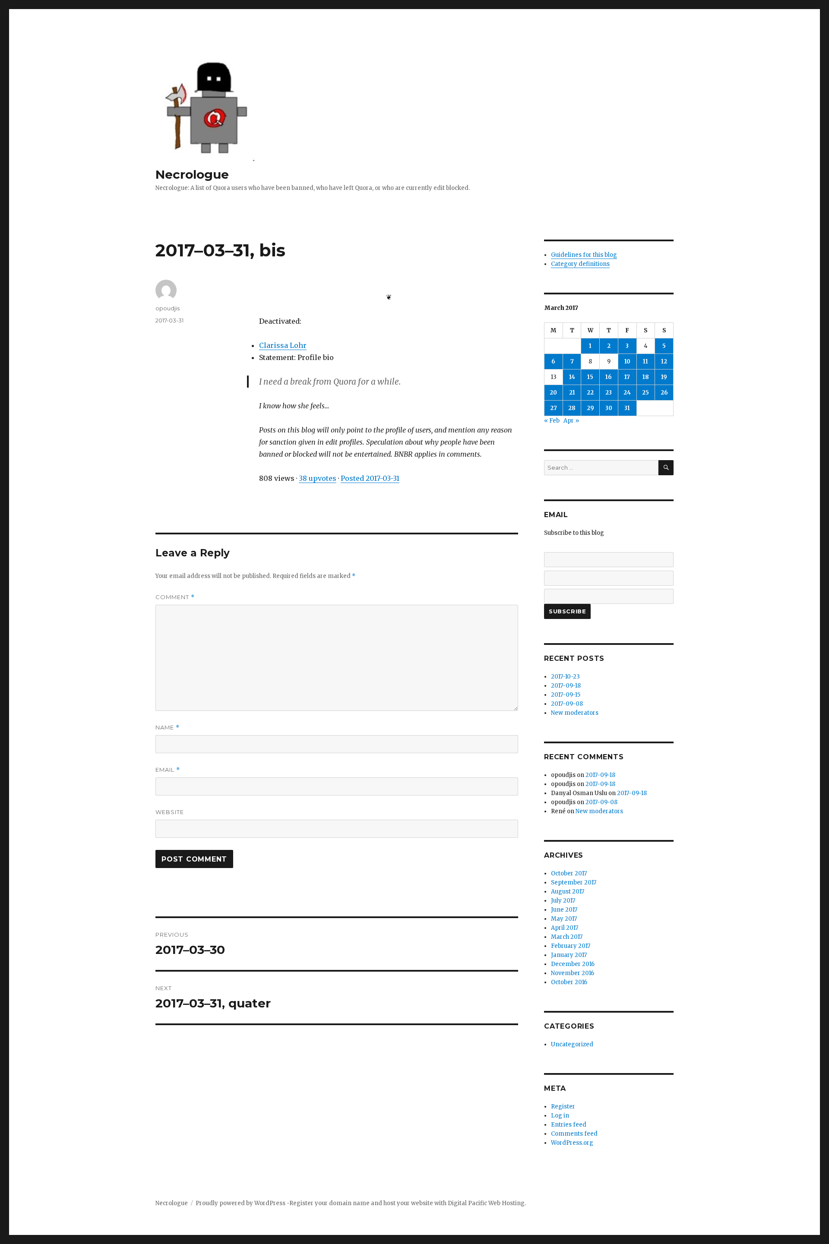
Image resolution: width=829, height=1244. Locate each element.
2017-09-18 (566, 685)
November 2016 (572, 973)
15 (590, 377)
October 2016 (569, 982)
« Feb (552, 420)
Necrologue (192, 174)
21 (572, 392)
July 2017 (563, 900)
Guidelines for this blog (584, 255)
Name (167, 727)
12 (664, 361)
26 (664, 392)
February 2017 (570, 946)
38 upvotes (317, 478)
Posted (370, 478)
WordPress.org (572, 1142)
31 (627, 408)
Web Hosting (506, 1203)
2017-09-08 (567, 703)
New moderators (574, 713)
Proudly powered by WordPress (241, 1203)
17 (627, 377)
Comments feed (574, 1133)
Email (167, 770)
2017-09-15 (565, 694)
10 (627, 361)
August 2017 (567, 891)
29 (590, 408)
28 (572, 408)
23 (608, 392)
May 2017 (564, 918)
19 (664, 377)
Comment (175, 597)
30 (608, 408)
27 (553, 408)
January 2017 (569, 955)
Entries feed (568, 1124)
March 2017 (566, 937)
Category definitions (580, 264)
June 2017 (564, 909)
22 (590, 392)
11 (645, 361)
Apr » (571, 420)
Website (169, 811)
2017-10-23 (565, 676)
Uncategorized (572, 1044)
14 (572, 377)
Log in (560, 1115)
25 (645, 392)
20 (553, 392)
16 (608, 377)
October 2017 (569, 873)
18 (645, 377)
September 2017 (573, 882)
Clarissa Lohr (283, 345)
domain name (349, 1203)
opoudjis (167, 308)
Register (563, 1106)
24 (627, 392)
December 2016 (573, 964)
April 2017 (564, 927)
